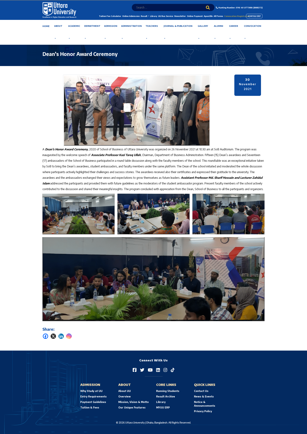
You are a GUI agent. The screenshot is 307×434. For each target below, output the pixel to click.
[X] (53, 336)
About (58, 26)
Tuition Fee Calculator (110, 16)
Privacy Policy (203, 411)
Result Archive (165, 396)
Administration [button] (131, 26)
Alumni (218, 26)
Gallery (203, 26)
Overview (124, 396)
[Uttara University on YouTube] (150, 369)
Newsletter (180, 16)
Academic (74, 26)
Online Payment (195, 16)
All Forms (218, 16)
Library (153, 16)
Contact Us (201, 390)
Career (233, 26)
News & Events (204, 396)
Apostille (208, 16)
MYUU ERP (255, 16)
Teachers (152, 26)
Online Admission (131, 16)
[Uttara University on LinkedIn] (158, 369)
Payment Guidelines (93, 401)
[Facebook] (45, 336)
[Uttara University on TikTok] (172, 369)
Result (144, 16)
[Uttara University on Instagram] (165, 369)
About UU (124, 390)
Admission (110, 26)
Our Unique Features (132, 407)
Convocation (252, 26)
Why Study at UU (91, 390)
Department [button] (92, 26)
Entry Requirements (93, 396)
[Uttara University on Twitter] (142, 369)
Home (46, 26)
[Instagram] (69, 336)
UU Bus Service (165, 16)
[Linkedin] (61, 336)
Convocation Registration (237, 16)
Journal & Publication (178, 26)
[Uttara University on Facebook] (134, 369)
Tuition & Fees (89, 407)
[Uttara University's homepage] (59, 9)
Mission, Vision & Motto (133, 401)
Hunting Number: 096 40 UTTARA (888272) (240, 7)
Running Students (167, 390)
